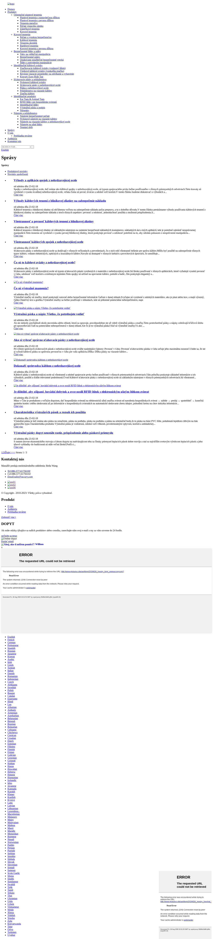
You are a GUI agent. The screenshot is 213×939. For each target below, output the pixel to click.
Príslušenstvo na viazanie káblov (36, 90)
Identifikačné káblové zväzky (28, 65)
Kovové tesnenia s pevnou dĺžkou (36, 48)
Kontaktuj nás (14, 141)
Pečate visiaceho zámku (31, 26)
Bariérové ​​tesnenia (29, 45)
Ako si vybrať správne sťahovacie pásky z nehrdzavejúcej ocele (54, 340)
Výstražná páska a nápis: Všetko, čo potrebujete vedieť (49, 314)
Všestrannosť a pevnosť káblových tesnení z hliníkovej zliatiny (54, 221)
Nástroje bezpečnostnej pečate (35, 116)
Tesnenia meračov (29, 23)
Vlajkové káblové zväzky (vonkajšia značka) (42, 71)
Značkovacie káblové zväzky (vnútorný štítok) (43, 68)
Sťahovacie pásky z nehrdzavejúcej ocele (40, 85)
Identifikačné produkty (25, 96)
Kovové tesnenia (28, 31)
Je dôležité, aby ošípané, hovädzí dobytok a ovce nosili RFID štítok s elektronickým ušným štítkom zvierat (81, 391)
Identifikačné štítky (29, 104)
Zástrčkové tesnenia (29, 29)
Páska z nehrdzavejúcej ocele (34, 88)
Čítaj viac (18, 194)
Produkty (12, 12)
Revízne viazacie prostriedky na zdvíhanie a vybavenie (47, 74)
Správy (11, 130)
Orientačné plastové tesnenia (28, 14)
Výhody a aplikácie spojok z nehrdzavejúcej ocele (45, 180)
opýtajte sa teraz (9, 535)
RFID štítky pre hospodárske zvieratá (38, 102)
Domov (11, 9)
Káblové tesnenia (28, 40)
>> (13, 452)
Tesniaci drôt (26, 127)
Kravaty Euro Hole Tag (31, 76)
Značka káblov (27, 93)
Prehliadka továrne (23, 135)
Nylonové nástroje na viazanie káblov (38, 119)
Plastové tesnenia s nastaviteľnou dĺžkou (40, 17)
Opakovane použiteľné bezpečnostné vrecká (42, 59)
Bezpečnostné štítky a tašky (27, 51)
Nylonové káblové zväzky (33, 82)
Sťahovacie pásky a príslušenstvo (30, 79)
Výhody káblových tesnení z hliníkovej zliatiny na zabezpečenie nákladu (60, 200)
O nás (10, 133)
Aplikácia (12, 138)
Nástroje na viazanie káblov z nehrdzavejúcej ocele (45, 121)
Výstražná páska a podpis (32, 107)
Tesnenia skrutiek (28, 43)
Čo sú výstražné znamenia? (31, 288)
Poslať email (7, 541)
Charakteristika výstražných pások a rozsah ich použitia (50, 412)
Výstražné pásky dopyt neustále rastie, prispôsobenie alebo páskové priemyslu (63, 432)
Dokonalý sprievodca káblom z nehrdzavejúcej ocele (47, 365)
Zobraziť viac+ (8, 517)
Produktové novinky (17, 171)
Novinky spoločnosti (17, 174)
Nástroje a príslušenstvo (25, 113)
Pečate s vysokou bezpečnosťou (35, 37)
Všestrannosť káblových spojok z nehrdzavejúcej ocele (48, 241)
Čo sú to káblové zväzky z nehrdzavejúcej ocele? (44, 262)
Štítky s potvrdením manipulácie (36, 62)
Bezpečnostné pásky (30, 57)
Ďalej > (8, 452)
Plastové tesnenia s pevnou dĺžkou (37, 20)
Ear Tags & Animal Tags (32, 99)
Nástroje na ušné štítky (31, 124)
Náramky (24, 110)
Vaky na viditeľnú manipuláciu (35, 54)
